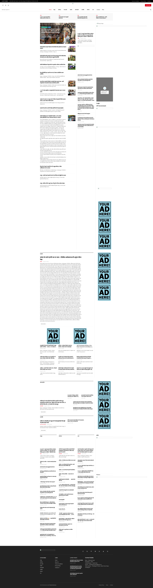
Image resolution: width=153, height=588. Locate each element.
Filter (103, 9)
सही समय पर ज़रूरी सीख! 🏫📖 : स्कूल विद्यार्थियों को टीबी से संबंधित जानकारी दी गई (48, 519)
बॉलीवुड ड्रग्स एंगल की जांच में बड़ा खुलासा (84, 113)
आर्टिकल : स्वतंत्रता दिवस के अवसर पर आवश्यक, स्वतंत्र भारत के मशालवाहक (65, 346)
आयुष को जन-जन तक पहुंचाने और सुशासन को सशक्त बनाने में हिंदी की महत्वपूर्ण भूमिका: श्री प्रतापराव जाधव (85, 368)
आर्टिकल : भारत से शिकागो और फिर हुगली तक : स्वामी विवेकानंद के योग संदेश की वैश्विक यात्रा (66, 465)
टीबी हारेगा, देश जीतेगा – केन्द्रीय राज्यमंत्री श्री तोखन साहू (48, 462)
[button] (73, 42)
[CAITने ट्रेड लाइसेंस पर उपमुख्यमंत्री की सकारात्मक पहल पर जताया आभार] (71, 92)
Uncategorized (43, 424)
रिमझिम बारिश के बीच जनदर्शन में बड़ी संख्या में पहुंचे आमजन (47, 508)
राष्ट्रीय (71, 9)
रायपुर (54, 9)
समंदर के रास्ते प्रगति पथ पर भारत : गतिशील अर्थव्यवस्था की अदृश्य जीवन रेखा (60, 258)
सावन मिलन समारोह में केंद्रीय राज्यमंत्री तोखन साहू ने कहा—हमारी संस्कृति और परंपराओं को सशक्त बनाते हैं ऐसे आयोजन (52, 82)
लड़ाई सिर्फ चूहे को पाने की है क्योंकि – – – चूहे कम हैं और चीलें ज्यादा (67, 480)
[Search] (150, 9)
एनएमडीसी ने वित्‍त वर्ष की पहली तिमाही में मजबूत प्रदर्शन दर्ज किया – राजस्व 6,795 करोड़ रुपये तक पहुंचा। (48, 346)
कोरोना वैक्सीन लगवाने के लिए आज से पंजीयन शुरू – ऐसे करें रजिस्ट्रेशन (86, 514)
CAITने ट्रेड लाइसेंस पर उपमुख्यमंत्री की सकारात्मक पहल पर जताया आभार (50, 30)
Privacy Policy (143, 1)
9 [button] (49, 42)
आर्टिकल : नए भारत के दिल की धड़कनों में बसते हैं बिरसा (67, 469)
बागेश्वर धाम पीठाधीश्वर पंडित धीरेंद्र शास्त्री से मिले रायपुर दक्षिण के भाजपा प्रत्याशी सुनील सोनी (82, 17)
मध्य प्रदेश (65, 9)
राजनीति (83, 9)
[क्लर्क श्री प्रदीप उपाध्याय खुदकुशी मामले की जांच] (73, 17)
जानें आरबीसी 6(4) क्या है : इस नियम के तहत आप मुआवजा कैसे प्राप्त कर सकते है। (66, 495)
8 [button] (48, 42)
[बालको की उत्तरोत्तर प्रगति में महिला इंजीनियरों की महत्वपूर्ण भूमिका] (71, 110)
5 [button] (45, 42)
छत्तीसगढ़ (59, 9)
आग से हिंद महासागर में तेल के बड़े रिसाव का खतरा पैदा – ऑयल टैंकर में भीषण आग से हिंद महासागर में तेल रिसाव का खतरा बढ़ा (86, 119)
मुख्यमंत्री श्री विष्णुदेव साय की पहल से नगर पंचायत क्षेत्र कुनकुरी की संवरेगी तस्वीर (48, 477)
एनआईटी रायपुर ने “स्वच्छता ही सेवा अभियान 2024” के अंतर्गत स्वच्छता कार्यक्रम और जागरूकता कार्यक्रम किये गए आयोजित (48, 497)
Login (98, 103)
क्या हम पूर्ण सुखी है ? (62, 499)
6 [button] (46, 42)
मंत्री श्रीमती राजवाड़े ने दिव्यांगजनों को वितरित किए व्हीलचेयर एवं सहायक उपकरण (53, 47)
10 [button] (50, 42)
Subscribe (148, 5)
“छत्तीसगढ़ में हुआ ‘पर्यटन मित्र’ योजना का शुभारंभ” (47, 481)
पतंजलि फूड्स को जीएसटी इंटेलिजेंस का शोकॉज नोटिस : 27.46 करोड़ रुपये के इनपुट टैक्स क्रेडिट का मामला (86, 93)
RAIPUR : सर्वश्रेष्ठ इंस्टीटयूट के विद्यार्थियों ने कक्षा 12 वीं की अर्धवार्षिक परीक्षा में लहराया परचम (85, 471)
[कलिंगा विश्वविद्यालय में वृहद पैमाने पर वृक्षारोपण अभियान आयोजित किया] (71, 67)
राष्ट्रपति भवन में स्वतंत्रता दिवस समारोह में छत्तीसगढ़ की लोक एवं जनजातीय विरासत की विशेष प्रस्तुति (65, 357)
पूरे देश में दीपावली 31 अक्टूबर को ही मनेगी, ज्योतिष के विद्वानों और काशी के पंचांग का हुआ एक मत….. (66, 519)
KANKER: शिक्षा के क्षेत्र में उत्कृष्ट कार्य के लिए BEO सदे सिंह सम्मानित (86, 466)
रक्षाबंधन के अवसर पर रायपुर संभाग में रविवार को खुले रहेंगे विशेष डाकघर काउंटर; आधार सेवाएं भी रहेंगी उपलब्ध (53, 99)
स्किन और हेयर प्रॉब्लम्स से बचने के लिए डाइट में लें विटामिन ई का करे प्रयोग (85, 493)
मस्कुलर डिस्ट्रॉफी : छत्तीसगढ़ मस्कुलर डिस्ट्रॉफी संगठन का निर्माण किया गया (66, 504)
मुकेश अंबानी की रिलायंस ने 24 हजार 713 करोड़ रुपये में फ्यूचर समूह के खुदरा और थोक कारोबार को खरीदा (86, 520)
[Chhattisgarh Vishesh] (76, 5)
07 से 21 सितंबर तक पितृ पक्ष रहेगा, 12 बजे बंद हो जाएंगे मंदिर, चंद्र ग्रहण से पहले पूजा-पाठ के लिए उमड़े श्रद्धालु (67, 485)
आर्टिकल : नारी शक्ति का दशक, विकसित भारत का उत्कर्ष (67, 460)
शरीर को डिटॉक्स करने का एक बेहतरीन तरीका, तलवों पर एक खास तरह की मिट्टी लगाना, (86, 487)
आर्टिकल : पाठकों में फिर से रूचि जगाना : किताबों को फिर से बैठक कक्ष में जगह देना (48, 368)
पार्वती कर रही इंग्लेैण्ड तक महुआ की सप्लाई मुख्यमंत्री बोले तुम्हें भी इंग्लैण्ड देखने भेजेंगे (52, 421)
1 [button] (41, 42)
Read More (43, 39)
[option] (57, 33)
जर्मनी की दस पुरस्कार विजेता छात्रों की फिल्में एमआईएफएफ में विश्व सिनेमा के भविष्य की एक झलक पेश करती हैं (66, 450)
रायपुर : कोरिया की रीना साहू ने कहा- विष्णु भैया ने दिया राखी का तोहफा (52, 183)
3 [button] (43, 42)
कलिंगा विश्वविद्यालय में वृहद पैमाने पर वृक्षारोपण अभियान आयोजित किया (20, 1)
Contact (148, 1)
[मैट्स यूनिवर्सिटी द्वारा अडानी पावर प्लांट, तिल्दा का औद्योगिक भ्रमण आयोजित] (71, 75)
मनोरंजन (88, 9)
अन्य (93, 9)
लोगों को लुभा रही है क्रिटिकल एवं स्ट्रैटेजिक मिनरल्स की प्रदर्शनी (48, 472)
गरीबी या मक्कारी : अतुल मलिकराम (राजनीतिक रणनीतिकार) (65, 530)
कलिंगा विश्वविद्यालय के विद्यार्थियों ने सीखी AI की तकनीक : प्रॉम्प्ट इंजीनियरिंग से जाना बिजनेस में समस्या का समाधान (51, 116)
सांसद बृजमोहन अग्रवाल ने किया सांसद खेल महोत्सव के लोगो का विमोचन (86, 461)
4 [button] (44, 42)
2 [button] (42, 42)
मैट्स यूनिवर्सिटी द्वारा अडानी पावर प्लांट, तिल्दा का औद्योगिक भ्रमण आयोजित (52, 73)
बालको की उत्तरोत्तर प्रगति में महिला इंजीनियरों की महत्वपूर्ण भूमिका (51, 108)
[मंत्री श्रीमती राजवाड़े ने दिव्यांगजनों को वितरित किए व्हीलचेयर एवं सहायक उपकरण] (71, 49)
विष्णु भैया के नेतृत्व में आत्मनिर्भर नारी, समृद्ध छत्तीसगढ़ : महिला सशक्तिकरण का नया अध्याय (51, 167)
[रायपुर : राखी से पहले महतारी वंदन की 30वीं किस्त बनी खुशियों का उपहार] (71, 177)
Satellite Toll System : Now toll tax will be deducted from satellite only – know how (48, 513)
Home (50, 9)
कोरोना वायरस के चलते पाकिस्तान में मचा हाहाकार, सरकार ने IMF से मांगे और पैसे (76, 420)
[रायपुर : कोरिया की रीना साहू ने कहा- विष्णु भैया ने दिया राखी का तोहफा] (71, 185)
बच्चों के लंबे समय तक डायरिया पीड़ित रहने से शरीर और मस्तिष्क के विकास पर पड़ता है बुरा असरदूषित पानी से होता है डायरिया (86, 477)
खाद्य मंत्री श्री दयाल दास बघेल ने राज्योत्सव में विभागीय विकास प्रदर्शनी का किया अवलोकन (48, 486)
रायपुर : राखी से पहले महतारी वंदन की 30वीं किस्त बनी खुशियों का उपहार (53, 175)
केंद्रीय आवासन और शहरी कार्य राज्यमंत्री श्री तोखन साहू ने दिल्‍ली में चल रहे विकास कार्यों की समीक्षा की (85, 88)
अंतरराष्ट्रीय (77, 9)
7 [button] (47, 42)
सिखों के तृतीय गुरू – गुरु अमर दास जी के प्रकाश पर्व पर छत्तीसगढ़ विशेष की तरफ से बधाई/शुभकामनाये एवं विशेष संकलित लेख (86, 482)
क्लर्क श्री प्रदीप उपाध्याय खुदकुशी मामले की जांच (63, 17)
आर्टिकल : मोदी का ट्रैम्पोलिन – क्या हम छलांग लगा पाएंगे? (66, 474)
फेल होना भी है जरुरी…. (62, 509)
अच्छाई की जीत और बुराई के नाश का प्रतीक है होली (66, 490)
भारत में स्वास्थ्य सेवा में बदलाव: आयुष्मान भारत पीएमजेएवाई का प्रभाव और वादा (65, 524)
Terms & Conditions (135, 1)
